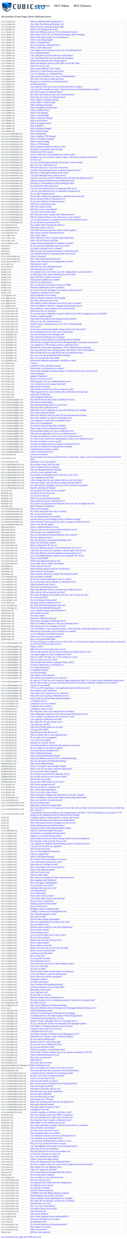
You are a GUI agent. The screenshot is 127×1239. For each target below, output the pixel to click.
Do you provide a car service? (42, 885)
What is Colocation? (38, 256)
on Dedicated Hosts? (38, 84)
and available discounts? (39, 613)
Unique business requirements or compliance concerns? (52, 243)
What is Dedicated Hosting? (41, 753)
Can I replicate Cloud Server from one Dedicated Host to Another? (56, 87)
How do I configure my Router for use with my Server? (52, 1068)
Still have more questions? (40, 1232)
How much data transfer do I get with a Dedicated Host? (52, 94)
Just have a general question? (41, 316)
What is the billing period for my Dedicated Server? (50, 1162)
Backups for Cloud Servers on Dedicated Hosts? (49, 81)
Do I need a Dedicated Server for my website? (48, 511)
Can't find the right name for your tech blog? (47, 898)
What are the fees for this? (40, 849)
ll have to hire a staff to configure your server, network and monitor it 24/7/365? (61, 1052)
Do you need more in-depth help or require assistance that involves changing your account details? (68, 314)
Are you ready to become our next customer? (47, 490)
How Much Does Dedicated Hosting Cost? (47, 24)
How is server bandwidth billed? (43, 639)
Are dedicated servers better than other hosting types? (51, 1183)
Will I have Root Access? (40, 872)
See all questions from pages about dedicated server (21, 1237)
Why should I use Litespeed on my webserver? (48, 678)
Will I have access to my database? (43, 209)
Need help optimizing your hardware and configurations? (52, 820)
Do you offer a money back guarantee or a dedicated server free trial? (57, 196)
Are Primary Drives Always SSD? (43, 1209)
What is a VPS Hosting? (39, 144)
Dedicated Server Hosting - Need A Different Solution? (52, 1037)
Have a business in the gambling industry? (46, 984)
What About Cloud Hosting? (41, 402)
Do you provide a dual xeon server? (44, 186)
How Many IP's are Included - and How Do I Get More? (52, 1201)
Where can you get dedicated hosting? (45, 498)
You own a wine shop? (39, 966)
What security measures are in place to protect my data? (52, 389)
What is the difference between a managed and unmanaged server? (56, 306)
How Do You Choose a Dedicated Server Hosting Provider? (53, 1083)
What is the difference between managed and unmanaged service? (56, 553)
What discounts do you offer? (41, 269)
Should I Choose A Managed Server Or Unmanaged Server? (54, 1021)
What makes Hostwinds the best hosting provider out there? (53, 319)
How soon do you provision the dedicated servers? (50, 774)
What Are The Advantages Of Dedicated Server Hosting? (52, 1013)
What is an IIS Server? (39, 121)
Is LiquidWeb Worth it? (39, 670)
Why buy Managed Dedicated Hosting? (45, 470)
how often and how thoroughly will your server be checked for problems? (59, 485)
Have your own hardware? (40, 1057)
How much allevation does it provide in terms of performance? (54, 1070)
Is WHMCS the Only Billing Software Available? (49, 1193)
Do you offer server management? (43, 737)
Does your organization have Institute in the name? (50, 922)
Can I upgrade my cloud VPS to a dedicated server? (50, 420)
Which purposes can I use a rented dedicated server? (50, 381)
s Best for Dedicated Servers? (41, 452)
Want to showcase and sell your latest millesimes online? (52, 963)
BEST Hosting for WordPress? (42, 506)
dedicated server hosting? (40, 387)
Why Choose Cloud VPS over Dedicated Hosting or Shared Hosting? (57, 35)
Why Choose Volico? (38, 235)
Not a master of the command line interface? (47, 225)
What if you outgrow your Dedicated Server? (48, 1050)
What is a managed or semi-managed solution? (48, 766)
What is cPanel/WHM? (39, 558)
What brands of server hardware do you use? (47, 1123)
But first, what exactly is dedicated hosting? (47, 1076)
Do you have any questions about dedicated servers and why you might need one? (62, 503)
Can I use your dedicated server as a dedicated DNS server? (53, 188)
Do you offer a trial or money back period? (47, 563)
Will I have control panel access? (43, 204)
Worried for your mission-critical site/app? (46, 149)
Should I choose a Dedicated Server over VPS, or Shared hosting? (56, 324)
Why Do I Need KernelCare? (41, 1190)
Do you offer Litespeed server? (42, 194)
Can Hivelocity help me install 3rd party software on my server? (55, 745)
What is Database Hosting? (40, 128)
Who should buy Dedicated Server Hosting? (47, 337)
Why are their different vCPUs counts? (45, 68)
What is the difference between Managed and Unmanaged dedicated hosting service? (63, 1008)
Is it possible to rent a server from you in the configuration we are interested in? (61, 272)
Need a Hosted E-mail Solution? (43, 1128)
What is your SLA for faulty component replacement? (51, 769)
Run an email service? (39, 906)
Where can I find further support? (43, 543)
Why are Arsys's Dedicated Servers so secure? (48, 1143)
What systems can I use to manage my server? (48, 626)
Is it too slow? (35, 327)
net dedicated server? (38, 1222)
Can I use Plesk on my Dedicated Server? (46, 1138)
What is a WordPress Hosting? (42, 139)
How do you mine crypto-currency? (44, 792)
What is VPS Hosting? (39, 113)
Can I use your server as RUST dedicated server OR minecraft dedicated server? (61, 178)
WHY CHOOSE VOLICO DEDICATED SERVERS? (52, 238)
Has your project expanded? (41, 576)
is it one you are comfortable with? (43, 472)
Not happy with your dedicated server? (45, 603)
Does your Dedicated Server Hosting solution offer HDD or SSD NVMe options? (62, 350)
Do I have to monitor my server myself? (45, 441)
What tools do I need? (38, 264)
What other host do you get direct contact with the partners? (53, 230)
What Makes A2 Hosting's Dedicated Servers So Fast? (51, 1026)
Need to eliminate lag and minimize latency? (47, 825)
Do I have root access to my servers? (44, 1130)
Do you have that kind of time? (42, 1047)
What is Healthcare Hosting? (41, 105)
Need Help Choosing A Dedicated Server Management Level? (54, 1034)
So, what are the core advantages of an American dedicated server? (56, 290)
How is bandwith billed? (39, 53)
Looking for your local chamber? (43, 704)
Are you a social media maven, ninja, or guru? (48, 935)
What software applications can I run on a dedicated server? (53, 433)
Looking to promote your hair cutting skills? (47, 987)
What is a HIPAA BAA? (40, 110)
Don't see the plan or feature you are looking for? (49, 37)
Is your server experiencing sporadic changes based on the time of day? (58, 329)
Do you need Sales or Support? (42, 1175)
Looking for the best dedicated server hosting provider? (51, 1073)
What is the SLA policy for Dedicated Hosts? (48, 97)
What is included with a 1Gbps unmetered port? (49, 735)
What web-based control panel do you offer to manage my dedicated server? (60, 522)
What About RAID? (38, 1211)
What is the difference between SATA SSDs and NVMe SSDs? (55, 63)
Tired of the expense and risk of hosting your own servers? (53, 823)
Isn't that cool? (36, 160)
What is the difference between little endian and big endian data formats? (58, 797)
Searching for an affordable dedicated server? (48, 833)
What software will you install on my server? (47, 592)
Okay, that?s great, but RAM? (42, 1086)
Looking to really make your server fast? (46, 1029)
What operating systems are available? (45, 1133)
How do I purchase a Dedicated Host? (45, 45)
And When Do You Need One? (42, 493)
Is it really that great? (38, 673)
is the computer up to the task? (42, 477)
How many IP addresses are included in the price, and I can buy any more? (59, 595)
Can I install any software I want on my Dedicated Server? (53, 1136)
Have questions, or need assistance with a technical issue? (52, 308)
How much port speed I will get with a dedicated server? (52, 214)
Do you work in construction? (42, 901)
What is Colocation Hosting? (41, 118)
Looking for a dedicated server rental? (45, 293)
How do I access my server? (41, 379)
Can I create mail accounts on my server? (46, 862)
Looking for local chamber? (41, 706)
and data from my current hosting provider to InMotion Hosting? (55, 519)
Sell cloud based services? (40, 961)
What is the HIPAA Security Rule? (44, 108)
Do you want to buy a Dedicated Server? (46, 1044)
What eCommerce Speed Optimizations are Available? (51, 1198)
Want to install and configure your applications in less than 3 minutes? (57, 795)
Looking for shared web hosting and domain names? (50, 828)
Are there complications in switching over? (47, 665)
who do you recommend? (40, 685)
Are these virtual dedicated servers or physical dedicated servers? (55, 170)
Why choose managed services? (42, 784)
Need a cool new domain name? (42, 950)
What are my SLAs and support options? (46, 636)
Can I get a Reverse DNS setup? (43, 212)
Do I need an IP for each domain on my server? (48, 859)
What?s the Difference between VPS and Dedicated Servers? (54, 32)
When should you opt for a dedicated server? (47, 501)
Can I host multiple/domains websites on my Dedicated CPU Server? (57, 556)
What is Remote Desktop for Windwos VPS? (48, 147)
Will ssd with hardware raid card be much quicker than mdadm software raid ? (60, 652)
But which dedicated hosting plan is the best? (47, 605)
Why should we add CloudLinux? (43, 690)
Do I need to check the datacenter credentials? (48, 426)
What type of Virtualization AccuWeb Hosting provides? (52, 183)
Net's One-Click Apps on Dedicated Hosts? (47, 79)
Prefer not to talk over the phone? (43, 311)
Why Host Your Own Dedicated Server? (46, 267)
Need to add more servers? (40, 566)
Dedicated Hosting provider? (41, 1010)
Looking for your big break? (41, 953)
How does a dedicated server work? (44, 300)
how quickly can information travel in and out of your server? (54, 475)
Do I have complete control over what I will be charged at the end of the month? (61, 1164)
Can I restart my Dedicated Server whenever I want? (50, 1141)
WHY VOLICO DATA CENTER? (44, 241)
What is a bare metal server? (41, 48)
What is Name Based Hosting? (42, 857)
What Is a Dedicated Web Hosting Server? (46, 21)
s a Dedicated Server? (38, 701)
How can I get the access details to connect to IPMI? (50, 285)
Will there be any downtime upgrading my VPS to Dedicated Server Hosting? (60, 347)
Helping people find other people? (43, 904)
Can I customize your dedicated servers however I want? (52, 717)
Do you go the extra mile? (40, 958)
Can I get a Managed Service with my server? (48, 175)
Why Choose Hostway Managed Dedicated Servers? (51, 1172)
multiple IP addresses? (39, 376)
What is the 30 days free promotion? (44, 1149)
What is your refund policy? (41, 282)
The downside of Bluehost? (41, 1094)
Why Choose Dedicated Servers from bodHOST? (49, 1216)
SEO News (43, 5)
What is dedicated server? (40, 1065)
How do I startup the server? (41, 537)
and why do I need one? (39, 496)
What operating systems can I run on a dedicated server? (52, 431)
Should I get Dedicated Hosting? (43, 488)
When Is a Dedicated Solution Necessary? (46, 831)
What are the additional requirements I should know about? (53, 360)
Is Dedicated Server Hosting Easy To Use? (47, 1018)
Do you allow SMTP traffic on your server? (47, 782)
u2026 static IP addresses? (40, 394)
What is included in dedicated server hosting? (48, 298)
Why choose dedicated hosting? (42, 413)
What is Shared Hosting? (40, 141)
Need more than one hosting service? (44, 750)
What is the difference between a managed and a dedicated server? (56, 590)
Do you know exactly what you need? (45, 464)
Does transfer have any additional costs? (46, 1167)
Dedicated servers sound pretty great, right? (47, 27)
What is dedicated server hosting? (43, 295)
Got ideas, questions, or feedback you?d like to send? (51, 1112)
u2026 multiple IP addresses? (41, 397)
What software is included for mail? (44, 864)
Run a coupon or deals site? (41, 945)
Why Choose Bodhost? (39, 1214)
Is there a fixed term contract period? (44, 1159)
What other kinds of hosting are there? (45, 1107)
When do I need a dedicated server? (44, 407)
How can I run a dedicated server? (43, 165)
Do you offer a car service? (40, 995)
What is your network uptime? (42, 524)
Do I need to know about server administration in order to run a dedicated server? (62, 439)
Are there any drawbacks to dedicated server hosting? (51, 446)
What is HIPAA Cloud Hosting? (43, 102)
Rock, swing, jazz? (37, 956)
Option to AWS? (36, 647)
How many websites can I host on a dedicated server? (51, 418)
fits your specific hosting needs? (42, 1039)
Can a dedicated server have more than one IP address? (51, 55)
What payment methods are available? (45, 280)
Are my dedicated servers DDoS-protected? (47, 634)
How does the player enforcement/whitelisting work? (51, 540)
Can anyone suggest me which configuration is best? (50, 654)
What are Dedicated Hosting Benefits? (45, 756)
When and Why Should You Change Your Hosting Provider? (54, 574)
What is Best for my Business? (42, 571)
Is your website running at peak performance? (48, 610)
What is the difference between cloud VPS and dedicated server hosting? (58, 415)
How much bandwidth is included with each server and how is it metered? (59, 1125)
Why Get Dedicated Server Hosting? (44, 467)
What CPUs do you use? (40, 66)
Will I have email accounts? (41, 207)
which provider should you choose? (44, 1081)
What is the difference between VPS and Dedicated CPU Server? (55, 548)
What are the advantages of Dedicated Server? (48, 621)
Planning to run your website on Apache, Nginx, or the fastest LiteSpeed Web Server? (63, 157)
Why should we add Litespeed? (42, 675)
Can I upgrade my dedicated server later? (46, 719)
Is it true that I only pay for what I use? (45, 1154)
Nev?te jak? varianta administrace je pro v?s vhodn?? (51, 579)
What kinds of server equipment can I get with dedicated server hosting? (58, 410)
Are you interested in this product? (43, 600)
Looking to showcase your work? (43, 888)
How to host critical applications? (43, 790)
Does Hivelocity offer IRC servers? (44, 732)
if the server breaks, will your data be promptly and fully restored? (56, 483)
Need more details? (37, 616)
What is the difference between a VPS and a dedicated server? (54, 623)
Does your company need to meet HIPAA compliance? (51, 1115)
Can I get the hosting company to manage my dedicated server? (55, 444)
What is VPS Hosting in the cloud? (44, 29)
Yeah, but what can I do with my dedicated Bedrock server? (53, 530)
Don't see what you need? (40, 1180)
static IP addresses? (37, 373)
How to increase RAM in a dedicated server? (47, 199)
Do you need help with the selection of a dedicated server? (53, 582)
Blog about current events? (40, 990)
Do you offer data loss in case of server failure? (48, 777)
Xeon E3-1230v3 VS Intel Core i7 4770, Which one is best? (54, 657)
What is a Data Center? (39, 875)
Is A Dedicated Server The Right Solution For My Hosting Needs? (56, 1016)
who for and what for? (39, 454)
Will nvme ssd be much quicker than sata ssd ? (48, 649)
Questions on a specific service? (42, 743)
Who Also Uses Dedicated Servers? (44, 587)
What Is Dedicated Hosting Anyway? (45, 1055)
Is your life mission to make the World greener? (48, 974)
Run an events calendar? (39, 930)
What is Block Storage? (39, 131)
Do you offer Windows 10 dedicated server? (47, 201)
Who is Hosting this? (38, 134)
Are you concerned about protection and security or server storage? (56, 162)
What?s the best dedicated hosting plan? (45, 608)
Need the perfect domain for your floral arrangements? (51, 927)
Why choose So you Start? (40, 1227)
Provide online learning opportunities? (45, 919)
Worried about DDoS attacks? (42, 152)
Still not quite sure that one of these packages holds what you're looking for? (60, 838)
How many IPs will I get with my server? (46, 722)
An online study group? (39, 982)
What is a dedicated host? (40, 42)
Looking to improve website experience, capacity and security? (54, 817)
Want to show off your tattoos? (42, 896)
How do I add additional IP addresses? (45, 851)
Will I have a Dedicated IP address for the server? (49, 173)
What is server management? (41, 423)
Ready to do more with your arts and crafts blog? (49, 948)
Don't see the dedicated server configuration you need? (51, 261)
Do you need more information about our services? (50, 246)
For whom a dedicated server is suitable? (46, 248)
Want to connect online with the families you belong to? (52, 971)
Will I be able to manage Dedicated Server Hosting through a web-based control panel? (64, 342)
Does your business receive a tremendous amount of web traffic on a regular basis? (62, 1000)
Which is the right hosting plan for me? (45, 561)
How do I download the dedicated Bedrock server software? (53, 535)
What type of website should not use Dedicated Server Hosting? (55, 340)
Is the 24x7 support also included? (43, 1169)
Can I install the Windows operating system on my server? (53, 254)
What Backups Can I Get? (40, 1203)
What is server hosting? (39, 509)
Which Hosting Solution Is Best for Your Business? (50, 569)
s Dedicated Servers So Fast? (41, 1031)
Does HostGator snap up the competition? (46, 1091)
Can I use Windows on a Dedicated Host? (46, 74)
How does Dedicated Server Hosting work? (47, 334)
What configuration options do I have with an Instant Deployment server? (59, 714)
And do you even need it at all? (42, 1078)
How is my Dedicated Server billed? (44, 1156)
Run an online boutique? (39, 943)
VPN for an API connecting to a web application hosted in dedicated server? (60, 688)
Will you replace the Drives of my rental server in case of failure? (55, 217)
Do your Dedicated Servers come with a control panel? (51, 332)
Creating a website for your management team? (48, 911)
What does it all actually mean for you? (45, 1089)
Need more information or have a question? (47, 287)
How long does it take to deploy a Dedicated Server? (51, 1120)
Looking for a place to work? (41, 709)
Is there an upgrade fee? (39, 854)
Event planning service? (39, 932)
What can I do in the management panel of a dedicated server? (54, 251)
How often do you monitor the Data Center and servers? (52, 877)
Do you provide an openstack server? (44, 222)
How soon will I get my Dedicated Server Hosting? (50, 355)
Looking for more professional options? (45, 366)
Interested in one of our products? (43, 462)
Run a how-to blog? (38, 917)
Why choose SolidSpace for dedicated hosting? (48, 1005)
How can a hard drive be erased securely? (46, 800)
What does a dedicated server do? (43, 618)
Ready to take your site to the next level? (46, 940)
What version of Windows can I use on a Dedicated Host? (53, 76)
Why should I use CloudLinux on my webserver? (49, 693)
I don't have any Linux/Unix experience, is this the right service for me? (58, 550)
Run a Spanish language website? (43, 914)
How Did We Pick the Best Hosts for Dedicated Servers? (52, 400)
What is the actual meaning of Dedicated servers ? (49, 696)
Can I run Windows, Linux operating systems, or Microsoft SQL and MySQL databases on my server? (70, 629)
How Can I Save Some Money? (42, 1206)
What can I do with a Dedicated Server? (46, 321)
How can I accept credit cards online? (45, 358)
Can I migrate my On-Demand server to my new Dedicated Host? (56, 50)
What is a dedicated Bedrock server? (44, 527)
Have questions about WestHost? (43, 880)
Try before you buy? (38, 1003)
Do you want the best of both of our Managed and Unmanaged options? (58, 1023)
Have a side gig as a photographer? (44, 883)
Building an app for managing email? (44, 909)
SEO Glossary (82, 5)
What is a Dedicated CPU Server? (43, 545)
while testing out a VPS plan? (41, 1099)
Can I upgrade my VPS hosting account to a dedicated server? (54, 345)
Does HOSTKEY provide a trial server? (46, 277)
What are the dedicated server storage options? (48, 61)
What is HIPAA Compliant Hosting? (44, 100)
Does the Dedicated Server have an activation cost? (50, 1151)
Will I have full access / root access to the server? (49, 167)
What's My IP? (36, 1060)
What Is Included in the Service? (43, 584)
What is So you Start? (38, 1229)
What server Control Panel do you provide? (47, 71)
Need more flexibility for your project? (45, 1219)
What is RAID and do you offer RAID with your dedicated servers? (56, 353)
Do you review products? (40, 937)
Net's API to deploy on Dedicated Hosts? (46, 92)
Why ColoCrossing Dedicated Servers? (45, 259)
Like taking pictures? (38, 890)
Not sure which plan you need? (42, 1096)
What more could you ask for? (42, 227)
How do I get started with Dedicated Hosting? (48, 761)
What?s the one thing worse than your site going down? (52, 1102)
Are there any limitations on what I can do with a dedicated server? (56, 436)
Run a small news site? (39, 992)
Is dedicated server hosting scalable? (44, 449)
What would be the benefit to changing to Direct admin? (52, 662)
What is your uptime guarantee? (42, 870)
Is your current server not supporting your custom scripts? (52, 154)
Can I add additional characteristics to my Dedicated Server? (53, 1146)
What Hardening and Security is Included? (47, 1196)
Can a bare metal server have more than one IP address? (52, 58)
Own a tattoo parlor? (38, 893)
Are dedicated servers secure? (41, 1185)
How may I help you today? (41, 1063)
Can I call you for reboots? (40, 740)
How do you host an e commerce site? (45, 787)
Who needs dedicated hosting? (42, 1104)
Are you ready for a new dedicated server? (47, 1177)
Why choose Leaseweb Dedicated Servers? (47, 233)
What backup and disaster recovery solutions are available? (53, 631)
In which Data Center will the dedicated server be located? (53, 274)
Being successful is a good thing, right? (45, 1042)
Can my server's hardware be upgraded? (46, 846)
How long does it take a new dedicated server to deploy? (52, 711)
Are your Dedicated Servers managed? (45, 517)
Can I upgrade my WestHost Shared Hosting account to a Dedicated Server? (60, 844)
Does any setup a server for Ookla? (44, 660)
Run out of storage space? (40, 803)
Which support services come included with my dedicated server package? (59, 392)
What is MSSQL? (37, 126)
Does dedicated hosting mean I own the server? (48, 405)
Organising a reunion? (39, 979)
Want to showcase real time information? (46, 977)
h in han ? (34, 363)
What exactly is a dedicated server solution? (47, 368)
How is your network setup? (41, 514)
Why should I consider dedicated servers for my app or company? (56, 303)
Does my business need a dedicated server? (47, 997)
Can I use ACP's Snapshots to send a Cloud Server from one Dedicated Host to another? (64, 89)
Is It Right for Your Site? (39, 1110)
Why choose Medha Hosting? (42, 763)
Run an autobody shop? (39, 924)
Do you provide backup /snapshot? (44, 771)
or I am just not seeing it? (40, 667)
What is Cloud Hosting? (39, 115)
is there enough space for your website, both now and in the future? (56, 480)
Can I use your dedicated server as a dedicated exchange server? (55, 191)
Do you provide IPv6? (39, 597)
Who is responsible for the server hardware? (47, 867)
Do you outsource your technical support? (46, 748)
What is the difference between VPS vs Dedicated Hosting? (53, 758)
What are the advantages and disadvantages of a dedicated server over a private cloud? (64, 371)
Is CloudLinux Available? (40, 1188)
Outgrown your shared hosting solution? (46, 836)
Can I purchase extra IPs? (40, 724)
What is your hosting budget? (41, 40)
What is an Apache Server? (40, 123)
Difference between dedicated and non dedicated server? (52, 181)
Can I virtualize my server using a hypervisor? (48, 384)
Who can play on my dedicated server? (45, 532)
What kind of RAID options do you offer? (46, 727)
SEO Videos (61, 5)
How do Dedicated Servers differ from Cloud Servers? (51, 1117)
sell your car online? (38, 969)
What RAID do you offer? (40, 779)
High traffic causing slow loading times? (46, 805)
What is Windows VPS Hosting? (43, 136)
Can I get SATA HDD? (39, 730)
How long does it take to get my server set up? (48, 841)
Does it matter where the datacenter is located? (48, 428)
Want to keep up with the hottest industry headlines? (50, 698)
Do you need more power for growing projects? (49, 1224)
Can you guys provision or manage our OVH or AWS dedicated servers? (58, 220)
